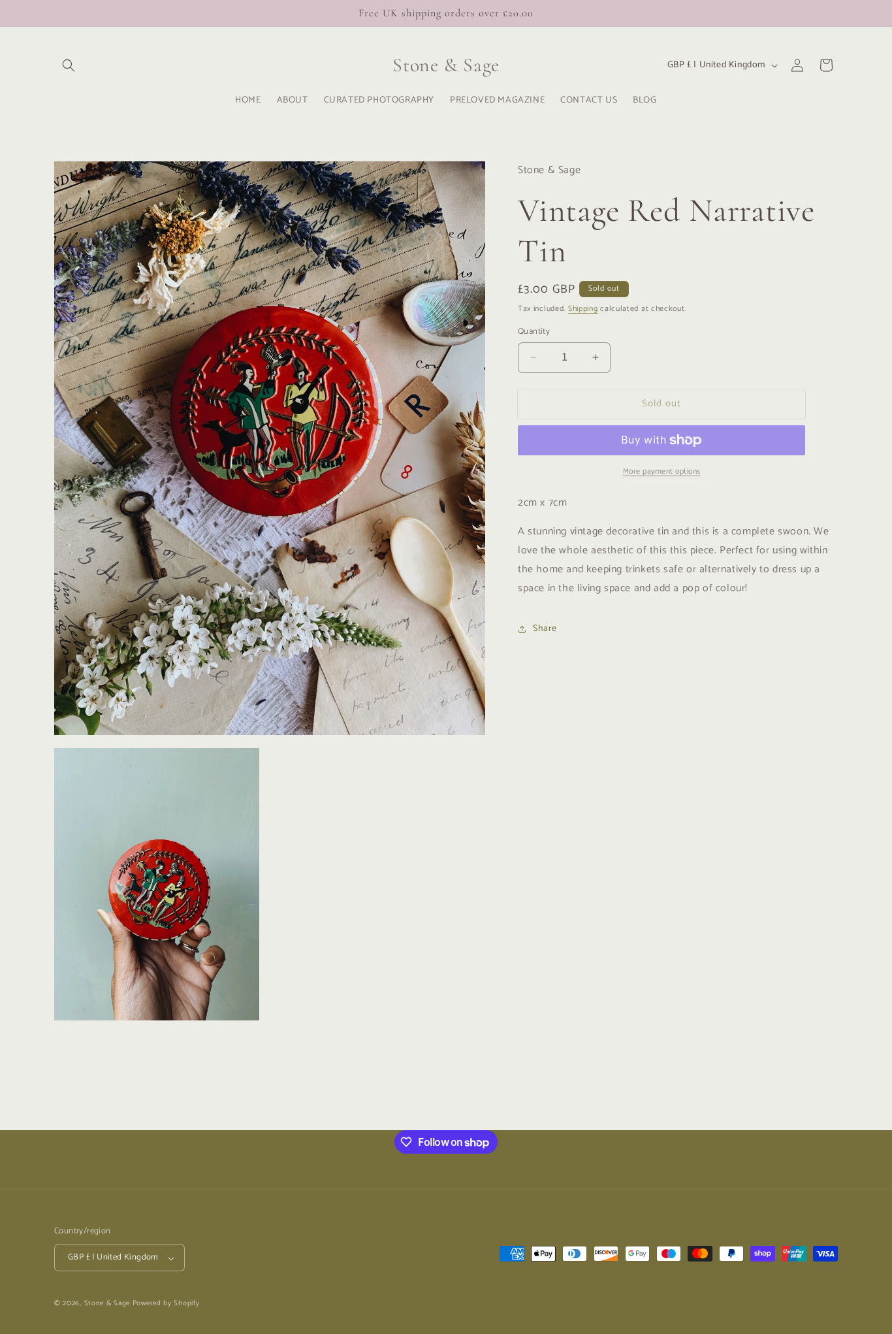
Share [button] (545, 628)
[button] (68, 65)
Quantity (534, 331)
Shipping (583, 308)
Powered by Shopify (166, 1304)
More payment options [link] (662, 472)
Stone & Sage (108, 1304)
